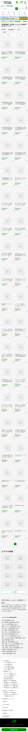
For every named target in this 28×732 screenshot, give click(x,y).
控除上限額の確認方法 (8, 678)
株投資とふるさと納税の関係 (10, 680)
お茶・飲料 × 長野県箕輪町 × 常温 (10, 633)
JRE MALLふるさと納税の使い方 (11, 694)
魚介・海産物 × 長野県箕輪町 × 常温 (10, 622)
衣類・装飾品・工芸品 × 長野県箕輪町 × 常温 (12, 647)
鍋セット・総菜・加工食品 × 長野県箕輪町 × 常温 (13, 637)
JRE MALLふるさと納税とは (10, 692)
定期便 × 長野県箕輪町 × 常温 (9, 651)
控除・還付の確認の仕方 (9, 677)
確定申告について (7, 671)
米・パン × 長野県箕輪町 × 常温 (9, 624)
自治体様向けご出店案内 (7, 710)
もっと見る (14, 592)
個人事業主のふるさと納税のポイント (12, 684)
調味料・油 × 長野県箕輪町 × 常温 (10, 641)
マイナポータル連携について (10, 673)
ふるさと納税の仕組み (8, 666)
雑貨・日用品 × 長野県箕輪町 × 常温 (10, 645)
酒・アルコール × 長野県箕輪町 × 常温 (11, 632)
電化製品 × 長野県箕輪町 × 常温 (9, 649)
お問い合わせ (5, 707)
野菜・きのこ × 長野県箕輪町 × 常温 (10, 628)
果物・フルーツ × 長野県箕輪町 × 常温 (11, 626)
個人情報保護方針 (6, 716)
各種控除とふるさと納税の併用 (10, 682)
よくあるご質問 (5, 704)
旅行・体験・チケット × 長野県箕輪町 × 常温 (12, 643)
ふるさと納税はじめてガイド (10, 662)
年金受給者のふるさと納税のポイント (12, 687)
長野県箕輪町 (18, 21)
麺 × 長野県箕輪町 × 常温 (8, 639)
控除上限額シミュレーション (8, 698)
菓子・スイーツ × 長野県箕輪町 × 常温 (11, 635)
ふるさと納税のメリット (9, 669)
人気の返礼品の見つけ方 (9, 696)
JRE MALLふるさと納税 (7, 21)
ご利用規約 (4, 713)
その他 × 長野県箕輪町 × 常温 (9, 653)
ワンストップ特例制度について (10, 675)
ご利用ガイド (5, 701)
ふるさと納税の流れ (8, 664)
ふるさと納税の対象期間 (9, 668)
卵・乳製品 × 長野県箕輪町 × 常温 (10, 630)
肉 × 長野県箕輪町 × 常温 (8, 620)
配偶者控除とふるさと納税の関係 (11, 685)
